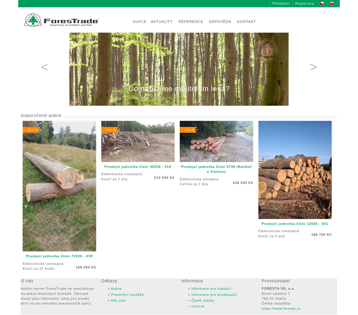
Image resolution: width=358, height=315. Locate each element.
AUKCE (140, 21)
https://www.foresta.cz (281, 308)
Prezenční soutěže (127, 294)
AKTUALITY (162, 21)
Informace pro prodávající (214, 294)
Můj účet (118, 300)
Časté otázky (202, 300)
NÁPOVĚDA (220, 21)
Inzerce (198, 306)
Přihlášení (281, 3)
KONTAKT (246, 21)
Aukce (116, 288)
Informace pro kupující (211, 288)
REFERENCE (191, 21)
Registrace (304, 3)
